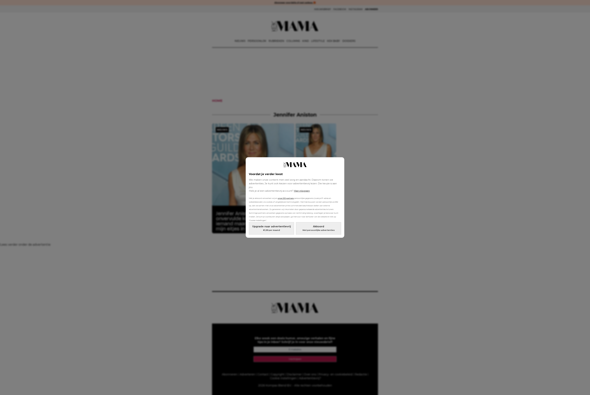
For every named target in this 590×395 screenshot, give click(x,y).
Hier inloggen (302, 190)
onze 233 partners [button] (286, 198)
